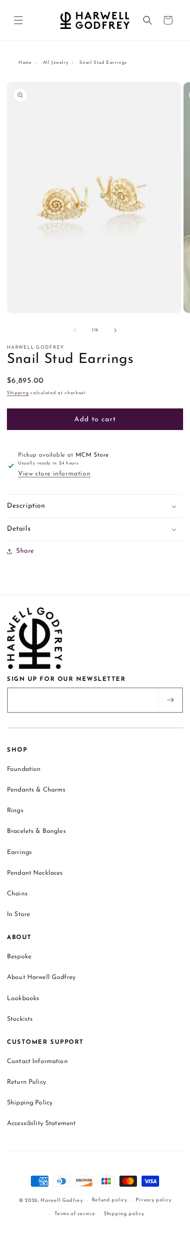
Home (24, 62)
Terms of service (74, 1214)
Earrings (19, 852)
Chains (17, 893)
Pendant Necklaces (35, 873)
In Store (18, 914)
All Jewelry (56, 62)
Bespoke (19, 956)
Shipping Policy (30, 1102)
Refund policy (109, 1200)
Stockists (20, 1019)
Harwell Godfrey (62, 1200)
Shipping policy (124, 1214)
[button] (18, 20)
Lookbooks (23, 998)
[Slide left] (75, 330)
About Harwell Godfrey (41, 977)
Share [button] (25, 551)
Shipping (18, 393)
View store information (54, 473)
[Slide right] (115, 330)
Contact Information (37, 1061)
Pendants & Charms (36, 790)
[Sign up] (170, 700)
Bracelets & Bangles (36, 831)
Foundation (24, 769)
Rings (15, 810)
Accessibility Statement (41, 1123)
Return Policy (26, 1082)
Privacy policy (153, 1200)
